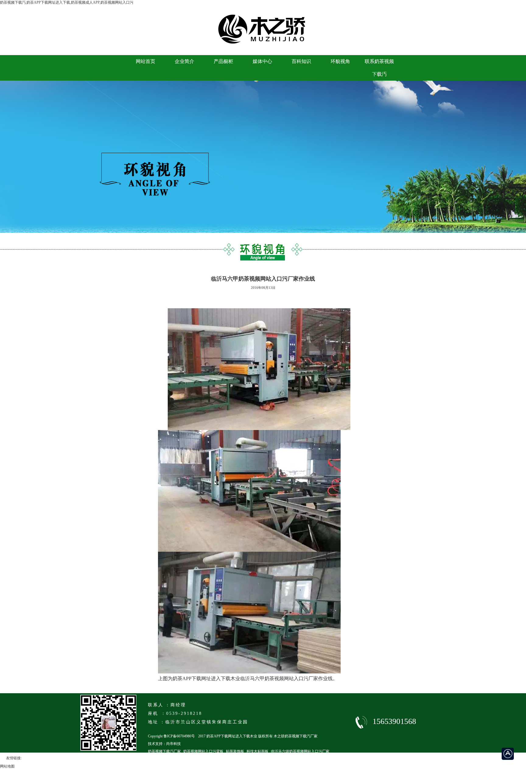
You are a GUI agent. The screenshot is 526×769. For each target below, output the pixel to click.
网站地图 (7, 766)
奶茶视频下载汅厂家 (164, 751)
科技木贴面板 (257, 751)
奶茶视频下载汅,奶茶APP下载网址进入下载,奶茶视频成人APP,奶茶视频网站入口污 (66, 2)
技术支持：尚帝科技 (164, 744)
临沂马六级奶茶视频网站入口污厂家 (300, 751)
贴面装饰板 (235, 751)
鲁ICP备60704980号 (179, 736)
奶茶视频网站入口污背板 (203, 751)
